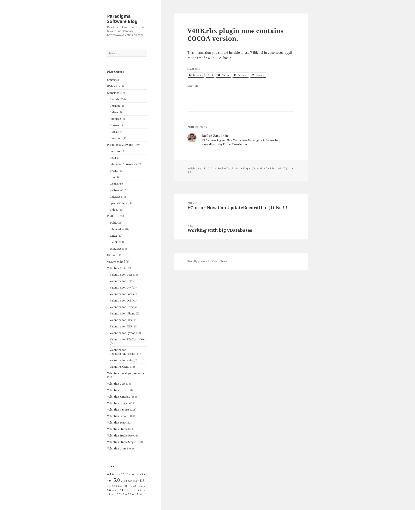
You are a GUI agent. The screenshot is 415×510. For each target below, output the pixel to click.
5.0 (116, 480)
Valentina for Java (121, 320)
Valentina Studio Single (121, 442)
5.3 (134, 480)
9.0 (109, 490)
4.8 (134, 474)
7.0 (125, 486)
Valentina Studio (117, 429)
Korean (114, 125)
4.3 (118, 474)
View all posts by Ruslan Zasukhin (223, 144)
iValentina (113, 86)
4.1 (109, 474)
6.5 (117, 486)
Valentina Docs (116, 383)
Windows (115, 248)
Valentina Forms (117, 390)
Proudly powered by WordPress (207, 261)
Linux (113, 235)
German (115, 106)
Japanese (115, 119)
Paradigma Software (120, 145)
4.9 (143, 474)
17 (136, 494)
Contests (112, 80)
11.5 (143, 490)
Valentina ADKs (116, 268)
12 (108, 494)
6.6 (120, 486)
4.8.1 (139, 474)
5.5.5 (109, 486)
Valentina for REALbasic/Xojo (128, 339)
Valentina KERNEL (118, 396)
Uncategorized (116, 261)
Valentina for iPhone (122, 313)
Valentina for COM (121, 300)
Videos (114, 209)
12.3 (113, 494)
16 (133, 494)
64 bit (113, 222)
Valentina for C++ (120, 287)
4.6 (126, 474)
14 (126, 494)
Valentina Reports (118, 409)
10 (112, 490)
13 (122, 494)
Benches (115, 151)
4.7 (130, 474)
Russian (114, 132)
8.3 (140, 486)
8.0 (136, 486)
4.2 (114, 474)
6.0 (113, 486)
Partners (115, 190)
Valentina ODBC (119, 367)
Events (114, 170)
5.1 (122, 480)
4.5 (122, 474)
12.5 (118, 494)
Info (112, 177)
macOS (114, 242)
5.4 (137, 480)
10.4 (120, 490)
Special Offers (118, 203)
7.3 (129, 486)
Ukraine (112, 255)
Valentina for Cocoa (122, 294)
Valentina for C (119, 281)
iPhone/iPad (117, 229)
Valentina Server (117, 416)
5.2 (126, 480)
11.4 (138, 490)
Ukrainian (116, 138)
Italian (114, 112)
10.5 (126, 490)
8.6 (143, 486)
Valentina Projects (118, 403)
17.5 (140, 494)
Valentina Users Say (119, 448)
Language (113, 93)
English (114, 99)
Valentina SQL (116, 422)
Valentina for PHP (121, 326)
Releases (115, 196)
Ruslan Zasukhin (228, 168)
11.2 (133, 490)
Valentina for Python (122, 333)
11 (130, 490)
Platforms (113, 216)
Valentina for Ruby (121, 360)
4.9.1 (110, 481)
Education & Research (123, 164)
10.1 (116, 490)
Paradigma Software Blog (122, 18)
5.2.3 (130, 481)
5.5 (142, 481)
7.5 (132, 486)
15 (129, 494)
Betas (113, 158)
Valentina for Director (123, 307)
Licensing (116, 183)
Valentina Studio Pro (120, 435)
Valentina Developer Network (125, 373)
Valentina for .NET (121, 274)
